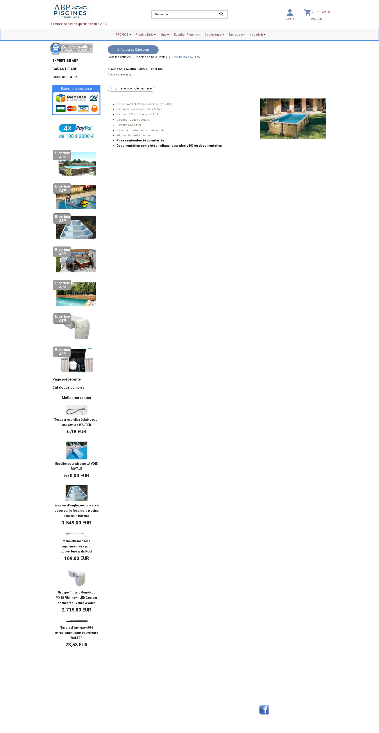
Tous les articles (119, 57)
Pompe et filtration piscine (140, 709)
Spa (163, 34)
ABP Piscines (268, 691)
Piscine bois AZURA (186, 57)
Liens (263, 681)
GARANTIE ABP (64, 69)
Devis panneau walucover (140, 686)
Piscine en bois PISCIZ (206, 676)
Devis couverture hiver (138, 670)
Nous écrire (65, 670)
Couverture (212, 34)
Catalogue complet (68, 387)
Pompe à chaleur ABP (206, 709)
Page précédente (66, 379)
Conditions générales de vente (75, 686)
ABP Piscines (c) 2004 (74, 664)
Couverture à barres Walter (210, 691)
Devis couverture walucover (141, 676)
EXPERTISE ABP (65, 61)
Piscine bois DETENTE (206, 681)
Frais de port (62, 681)
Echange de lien (270, 670)
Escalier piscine (202, 686)
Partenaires (267, 676)
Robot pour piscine (135, 702)
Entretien (235, 34)
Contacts (60, 676)
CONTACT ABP (64, 77)
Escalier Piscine (185, 34)
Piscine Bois (145, 34)
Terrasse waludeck (204, 697)
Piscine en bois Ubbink (151, 57)
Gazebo (127, 697)
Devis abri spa (132, 681)
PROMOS (121, 34)
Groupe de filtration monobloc (211, 702)
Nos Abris (256, 34)
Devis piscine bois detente (140, 691)
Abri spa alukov (201, 670)
